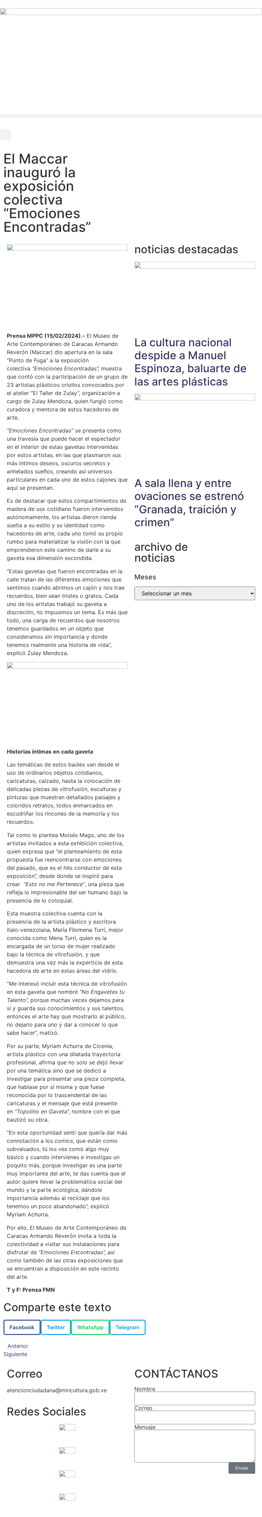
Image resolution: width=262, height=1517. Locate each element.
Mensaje (145, 1427)
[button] (131, 116)
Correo (143, 1408)
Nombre (144, 1389)
